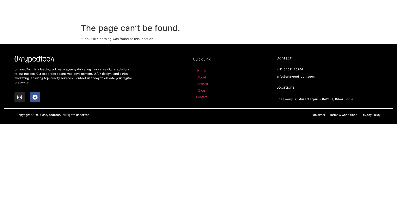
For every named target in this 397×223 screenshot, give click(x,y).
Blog (250, 10)
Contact (268, 10)
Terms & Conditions (343, 115)
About (211, 10)
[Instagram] (19, 97)
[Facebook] (35, 97)
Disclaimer (318, 115)
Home (193, 10)
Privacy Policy (370, 115)
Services (231, 10)
